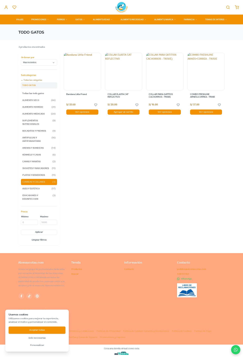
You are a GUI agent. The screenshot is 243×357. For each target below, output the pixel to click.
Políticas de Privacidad (108, 331)
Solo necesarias (37, 338)
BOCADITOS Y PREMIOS (39, 131)
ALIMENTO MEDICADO (39, 114)
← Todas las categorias (31, 80)
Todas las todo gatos (33, 93)
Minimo (25, 217)
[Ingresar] (6, 7)
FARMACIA (189, 19)
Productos (76, 269)
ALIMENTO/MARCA (163, 19)
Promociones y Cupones (112, 337)
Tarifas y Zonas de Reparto (83, 337)
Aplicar (39, 232)
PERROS (61, 19)
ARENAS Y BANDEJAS (39, 148)
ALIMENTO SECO (39, 100)
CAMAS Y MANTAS (39, 162)
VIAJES (19, 19)
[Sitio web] (37, 296)
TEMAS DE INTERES (214, 19)
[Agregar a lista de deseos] (95, 105)
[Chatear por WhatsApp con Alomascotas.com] (235, 349)
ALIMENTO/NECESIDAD (132, 19)
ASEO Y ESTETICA (39, 189)
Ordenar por (28, 57)
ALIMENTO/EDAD (101, 19)
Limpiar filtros (39, 240)
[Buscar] (227, 7)
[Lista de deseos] (14, 7)
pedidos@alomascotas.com (191, 269)
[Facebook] (21, 296)
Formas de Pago (202, 331)
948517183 (183, 274)
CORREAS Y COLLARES (39, 182)
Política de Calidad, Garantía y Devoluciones (146, 331)
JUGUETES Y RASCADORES (39, 168)
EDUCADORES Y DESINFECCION (39, 197)
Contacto (129, 269)
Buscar (75, 274)
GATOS (78, 19)
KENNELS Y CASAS (39, 155)
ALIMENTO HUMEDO (39, 107)
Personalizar (37, 345)
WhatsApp (186, 279)
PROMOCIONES (38, 19)
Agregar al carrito (123, 112)
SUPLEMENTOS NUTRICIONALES (39, 122)
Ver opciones (82, 112)
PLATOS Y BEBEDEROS (39, 175)
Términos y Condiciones (81, 331)
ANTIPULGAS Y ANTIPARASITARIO (39, 139)
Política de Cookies (182, 331)
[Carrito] (236, 7)
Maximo (44, 217)
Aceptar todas (37, 330)
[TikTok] (29, 296)
